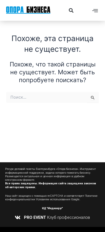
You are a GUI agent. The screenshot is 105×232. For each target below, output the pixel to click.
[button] (71, 10)
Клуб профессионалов (57, 217)
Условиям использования (53, 199)
